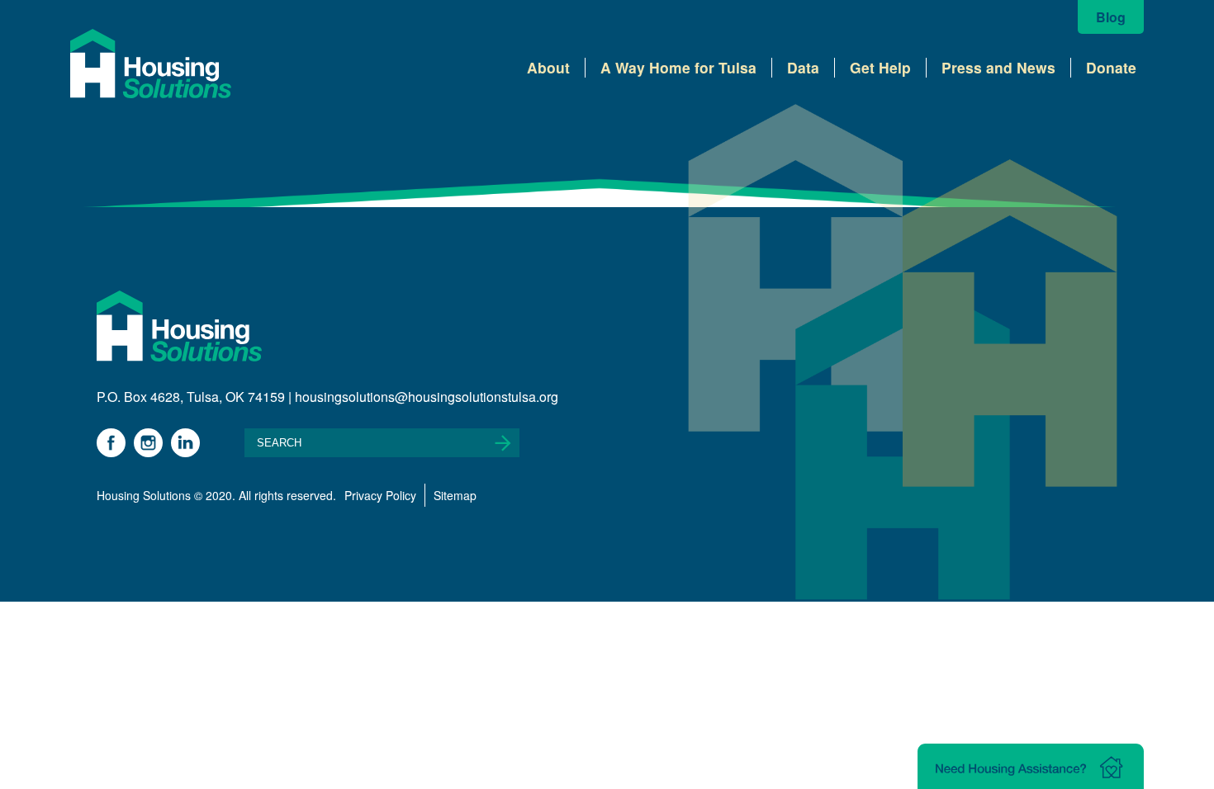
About (548, 67)
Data (803, 67)
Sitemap (455, 495)
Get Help (880, 67)
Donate (1111, 67)
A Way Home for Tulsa (678, 67)
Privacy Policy (380, 495)
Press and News (998, 67)
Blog (1111, 16)
